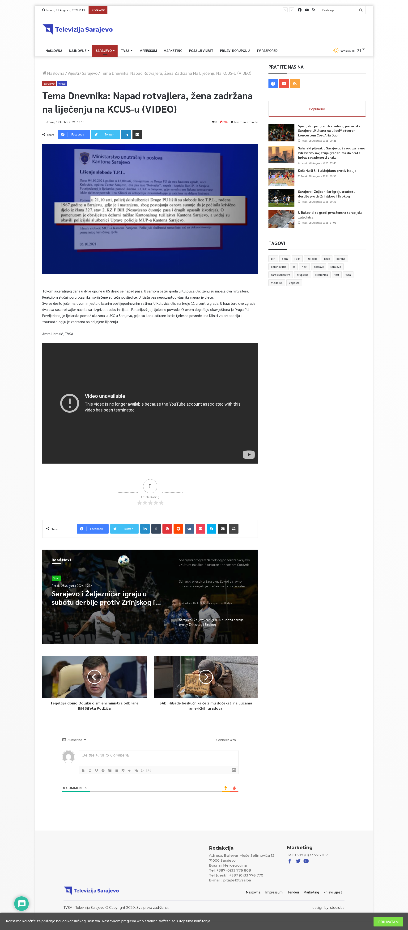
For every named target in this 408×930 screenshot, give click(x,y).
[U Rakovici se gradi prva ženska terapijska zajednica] (281, 219)
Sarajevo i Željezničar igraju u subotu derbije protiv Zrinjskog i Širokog (156, 10)
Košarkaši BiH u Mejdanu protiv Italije (327, 170)
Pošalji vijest (201, 50)
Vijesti (73, 73)
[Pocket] (200, 529)
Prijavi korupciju (235, 50)
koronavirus (278, 266)
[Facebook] (299, 10)
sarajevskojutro (280, 274)
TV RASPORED (266, 50)
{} (142, 770)
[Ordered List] (109, 770)
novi (304, 266)
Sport (56, 578)
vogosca (294, 282)
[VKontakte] (189, 529)
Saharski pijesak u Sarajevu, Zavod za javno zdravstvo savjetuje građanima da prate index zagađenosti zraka (331, 152)
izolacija (312, 258)
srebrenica (321, 274)
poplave (319, 266)
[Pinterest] (167, 529)
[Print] (233, 529)
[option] (150, 597)
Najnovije (77, 50)
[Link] (136, 770)
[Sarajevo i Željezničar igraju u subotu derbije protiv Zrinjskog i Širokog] (281, 198)
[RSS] (313, 10)
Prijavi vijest (333, 892)
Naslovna (54, 50)
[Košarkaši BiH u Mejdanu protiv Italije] (281, 177)
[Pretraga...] (361, 10)
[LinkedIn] (126, 134)
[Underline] (96, 770)
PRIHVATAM (388, 921)
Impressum (148, 50)
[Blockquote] (123, 770)
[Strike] (103, 770)
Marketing (173, 50)
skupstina (303, 274)
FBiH (297, 258)
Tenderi (293, 892)
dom (285, 258)
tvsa (348, 274)
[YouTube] (306, 10)
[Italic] (90, 770)
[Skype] (211, 529)
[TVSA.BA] (77, 30)
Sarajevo (104, 50)
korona (340, 258)
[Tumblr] (156, 529)
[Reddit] (178, 529)
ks (294, 266)
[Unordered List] (116, 770)
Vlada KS (276, 282)
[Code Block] (129, 770)
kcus (327, 258)
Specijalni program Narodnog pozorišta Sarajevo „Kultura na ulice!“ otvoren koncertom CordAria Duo (329, 130)
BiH (273, 258)
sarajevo (335, 266)
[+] (149, 770)
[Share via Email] (137, 134)
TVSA (125, 50)
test (337, 274)
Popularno (317, 109)
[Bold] (83, 770)
